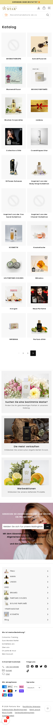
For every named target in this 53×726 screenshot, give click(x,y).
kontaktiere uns (8, 644)
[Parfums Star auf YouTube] (36, 666)
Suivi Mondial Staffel (10, 641)
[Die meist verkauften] (26, 430)
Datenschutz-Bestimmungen (14, 709)
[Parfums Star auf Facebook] (32, 666)
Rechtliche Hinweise (31, 706)
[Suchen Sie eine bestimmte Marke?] (26, 386)
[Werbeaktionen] (26, 472)
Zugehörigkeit (8, 715)
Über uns (5, 647)
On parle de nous (9, 651)
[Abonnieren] (47, 526)
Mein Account (7, 654)
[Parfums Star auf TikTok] (27, 671)
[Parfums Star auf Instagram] (27, 666)
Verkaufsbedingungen (24, 712)
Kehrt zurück (35, 709)
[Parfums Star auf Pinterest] (45, 666)
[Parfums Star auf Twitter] (41, 666)
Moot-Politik (7, 712)
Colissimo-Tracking (10, 637)
